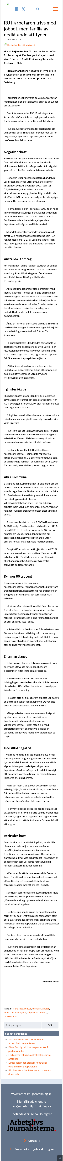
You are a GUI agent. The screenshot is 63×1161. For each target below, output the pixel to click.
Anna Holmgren (41, 1114)
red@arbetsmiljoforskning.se (31, 1106)
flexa (15, 1008)
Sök (50, 1025)
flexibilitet (25, 1008)
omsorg (43, 1012)
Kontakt (34, 1140)
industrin (9, 1012)
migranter (32, 1012)
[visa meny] (55, 9)
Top (60, 1158)
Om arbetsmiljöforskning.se (34, 1149)
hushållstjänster (40, 1008)
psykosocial (10, 1016)
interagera (20, 1012)
